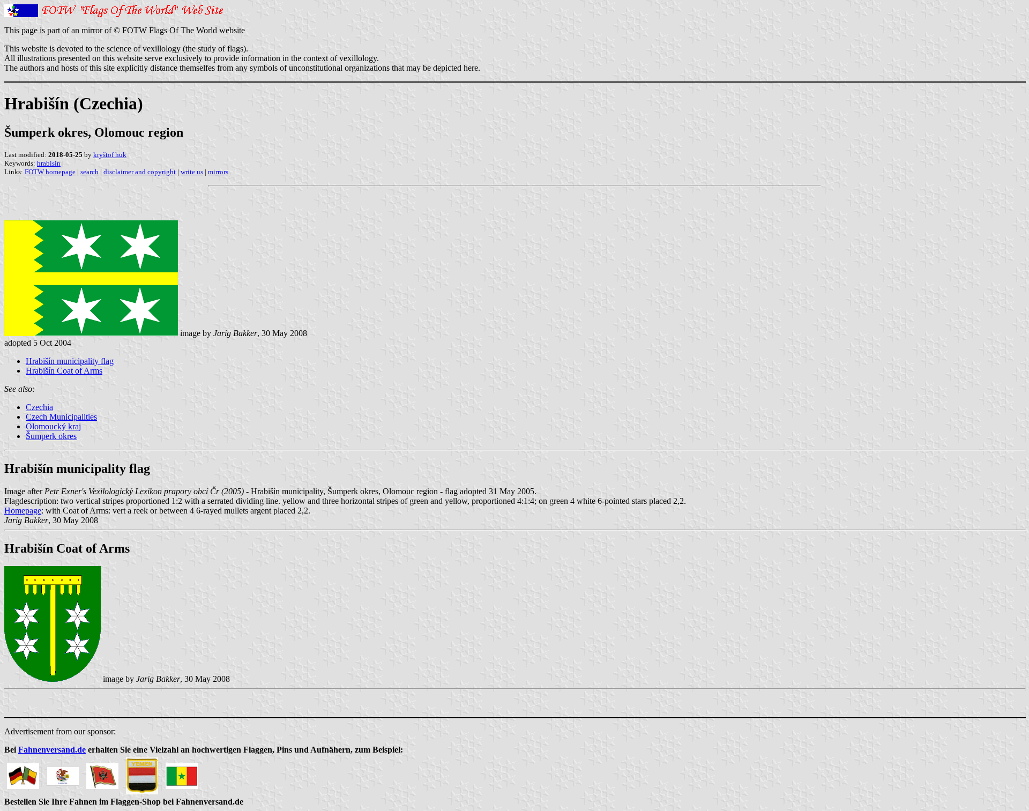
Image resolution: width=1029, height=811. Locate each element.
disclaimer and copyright (139, 172)
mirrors (218, 172)
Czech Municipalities (61, 416)
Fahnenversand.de (52, 749)
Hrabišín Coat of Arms (64, 370)
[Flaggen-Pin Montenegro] (102, 773)
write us (192, 172)
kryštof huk (109, 155)
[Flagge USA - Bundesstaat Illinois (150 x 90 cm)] (62, 773)
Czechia (39, 407)
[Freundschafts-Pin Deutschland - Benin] (23, 773)
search (89, 172)
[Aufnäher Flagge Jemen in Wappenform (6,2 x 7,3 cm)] (142, 773)
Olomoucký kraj (53, 426)
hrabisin (49, 163)
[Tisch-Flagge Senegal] (181, 773)
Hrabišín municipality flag (70, 361)
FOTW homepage (50, 172)
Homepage (22, 510)
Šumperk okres (51, 436)
